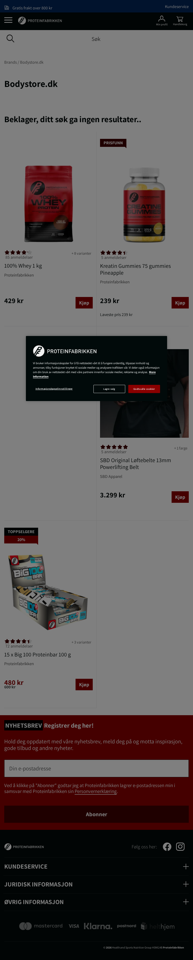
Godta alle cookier (144, 388)
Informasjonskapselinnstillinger (54, 388)
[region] (96, 368)
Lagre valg (109, 388)
